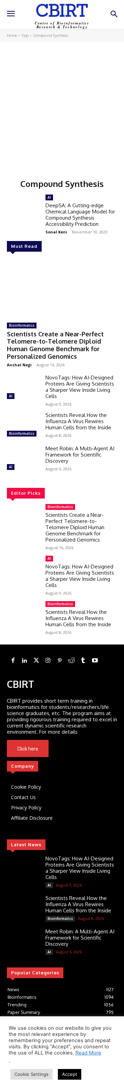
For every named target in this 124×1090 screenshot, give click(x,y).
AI (10, 396)
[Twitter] (36, 661)
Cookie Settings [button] (31, 1074)
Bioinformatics (21, 325)
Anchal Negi (19, 364)
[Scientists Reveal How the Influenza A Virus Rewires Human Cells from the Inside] (23, 425)
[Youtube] (92, 749)
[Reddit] (71, 661)
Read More (88, 1053)
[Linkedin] (24, 661)
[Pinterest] (59, 661)
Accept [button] (69, 1074)
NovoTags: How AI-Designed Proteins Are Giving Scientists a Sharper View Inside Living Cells (79, 386)
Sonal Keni (56, 231)
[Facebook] (13, 661)
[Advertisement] (62, 107)
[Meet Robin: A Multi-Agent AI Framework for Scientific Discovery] (23, 459)
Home (12, 35)
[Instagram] (48, 661)
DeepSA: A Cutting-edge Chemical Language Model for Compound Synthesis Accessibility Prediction (80, 214)
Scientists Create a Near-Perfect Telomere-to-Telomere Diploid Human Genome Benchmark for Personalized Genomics (55, 345)
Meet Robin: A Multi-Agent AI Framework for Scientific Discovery (79, 454)
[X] (82, 749)
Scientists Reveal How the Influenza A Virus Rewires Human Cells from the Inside (78, 421)
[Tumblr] (83, 661)
